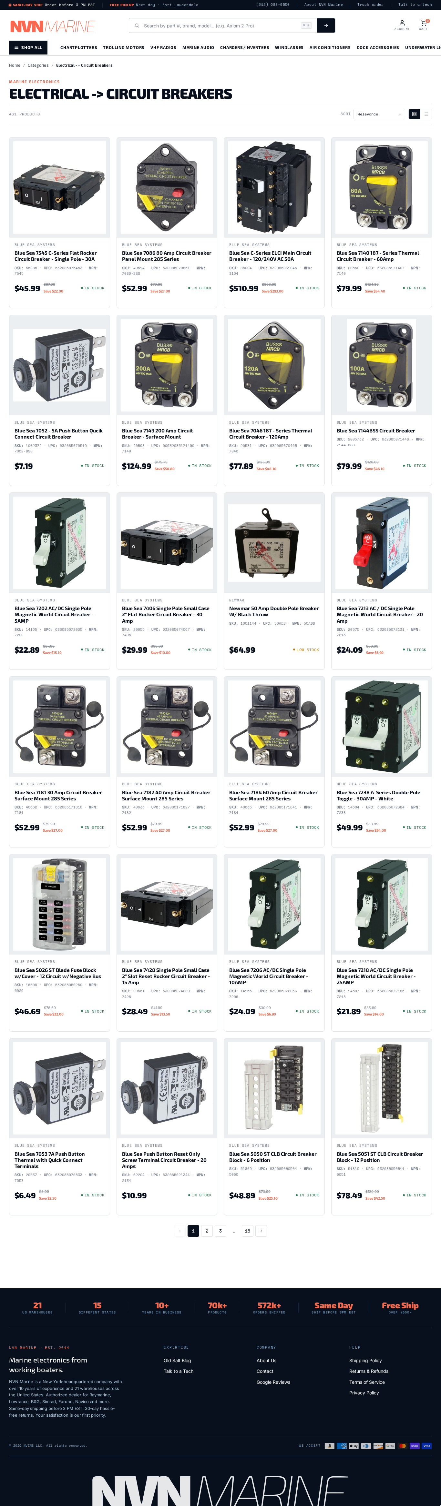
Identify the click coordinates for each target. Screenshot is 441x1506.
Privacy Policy (364, 1392)
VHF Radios (163, 47)
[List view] (426, 114)
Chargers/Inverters (244, 47)
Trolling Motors (124, 47)
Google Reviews (273, 1382)
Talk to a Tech (178, 1371)
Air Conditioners (330, 47)
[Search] (326, 25)
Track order (370, 4)
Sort (346, 114)
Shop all (31, 47)
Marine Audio (198, 47)
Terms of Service (367, 1382)
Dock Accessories (378, 47)
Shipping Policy (365, 1360)
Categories (38, 65)
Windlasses (289, 47)
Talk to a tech (415, 4)
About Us (266, 1360)
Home (14, 65)
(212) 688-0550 (273, 4)
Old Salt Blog (177, 1360)
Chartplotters (78, 47)
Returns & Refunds (368, 1371)
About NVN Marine (323, 4)
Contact (265, 1371)
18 (247, 1231)
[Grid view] (414, 114)
